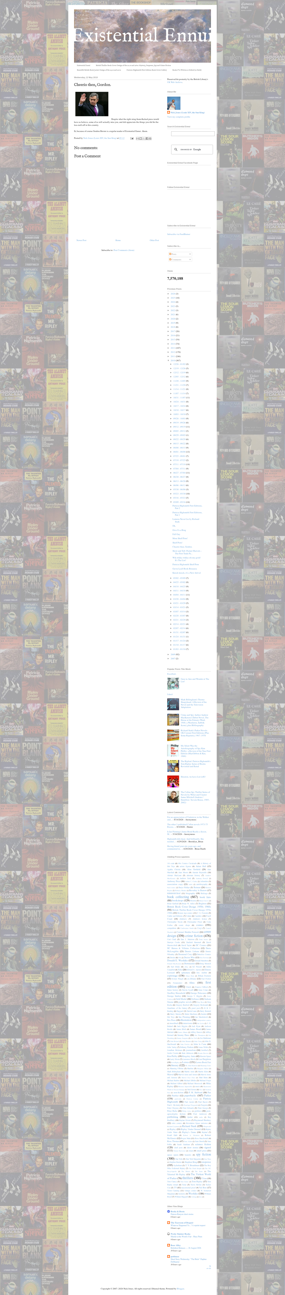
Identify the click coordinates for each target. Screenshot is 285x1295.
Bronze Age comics (185, 913)
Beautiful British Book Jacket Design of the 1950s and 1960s (99, 70)
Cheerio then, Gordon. (182, 546)
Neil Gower (191, 1089)
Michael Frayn (205, 1080)
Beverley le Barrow (198, 890)
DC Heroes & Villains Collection (183, 948)
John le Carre (200, 1044)
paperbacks (190, 1095)
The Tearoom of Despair (182, 1222)
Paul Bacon (203, 1102)
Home (118, 240)
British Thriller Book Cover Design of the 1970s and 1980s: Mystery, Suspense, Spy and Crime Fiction (133, 65)
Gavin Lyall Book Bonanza (185, 568)
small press (202, 1150)
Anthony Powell (202, 878)
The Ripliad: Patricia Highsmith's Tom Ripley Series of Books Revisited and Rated (195, 764)
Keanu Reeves (203, 1053)
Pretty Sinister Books (180, 1233)
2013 (173, 347)
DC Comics (201, 945)
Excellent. (171, 673)
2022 (173, 310)
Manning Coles (205, 1065)
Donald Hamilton (201, 960)
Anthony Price (173, 881)
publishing (172, 1116)
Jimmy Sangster (182, 1038)
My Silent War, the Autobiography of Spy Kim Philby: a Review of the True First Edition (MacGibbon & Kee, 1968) (196, 750)
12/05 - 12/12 (179, 376)
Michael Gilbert (176, 1083)
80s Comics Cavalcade (187, 863)
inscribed (174, 1023)
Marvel (170, 1074)
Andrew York (185, 878)
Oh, (174, 525)
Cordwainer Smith (187, 928)
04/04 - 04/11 (179, 594)
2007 (173, 658)
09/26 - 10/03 (179, 418)
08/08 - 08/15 (179, 447)
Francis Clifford (201, 987)
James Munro (183, 1032)
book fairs (205, 897)
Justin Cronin (172, 1053)
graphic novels (185, 1001)
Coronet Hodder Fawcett (188, 931)
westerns (181, 1193)
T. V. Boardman (192, 1165)
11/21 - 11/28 (179, 384)
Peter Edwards (188, 1108)
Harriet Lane (192, 1011)
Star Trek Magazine (193, 1159)
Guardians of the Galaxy (177, 1008)
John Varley (172, 1047)
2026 (173, 293)
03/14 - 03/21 (179, 607)
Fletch (188, 987)
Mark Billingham (174, 1071)
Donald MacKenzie (174, 963)
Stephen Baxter (175, 1162)
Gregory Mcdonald (200, 1005)
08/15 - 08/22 (179, 443)
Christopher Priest (194, 922)
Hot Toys (171, 1017)
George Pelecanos (198, 992)
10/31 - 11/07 (179, 397)
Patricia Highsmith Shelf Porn (186, 564)
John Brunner (186, 1041)
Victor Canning (173, 1190)
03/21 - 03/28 (179, 603)
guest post (195, 1008)
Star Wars (207, 1159)
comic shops (184, 925)
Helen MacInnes (191, 1014)
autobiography (202, 884)
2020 (173, 318)
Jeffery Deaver (196, 1032)
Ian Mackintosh (201, 1017)
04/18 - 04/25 (179, 586)
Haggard (180, 1011)
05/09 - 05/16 (179, 502)
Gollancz (195, 998)
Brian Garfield (172, 903)
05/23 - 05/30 (179, 493)
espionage (172, 975)
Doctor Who (189, 957)
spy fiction (203, 1154)
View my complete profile (178, 116)
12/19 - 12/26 (179, 368)
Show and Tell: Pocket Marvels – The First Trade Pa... (187, 552)
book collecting (178, 896)
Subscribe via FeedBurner (178, 234)
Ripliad (204, 1132)
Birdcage (204, 893)
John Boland (174, 1041)
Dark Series (203, 939)
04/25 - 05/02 (179, 582)
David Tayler (186, 945)
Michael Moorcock (194, 1083)
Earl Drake (175, 966)
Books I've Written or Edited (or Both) (187, 70)
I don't (170, 694)
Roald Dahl (172, 1135)
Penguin (204, 1105)
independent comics (204, 1020)
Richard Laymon (173, 1126)
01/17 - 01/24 (179, 640)
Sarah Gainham (183, 1144)
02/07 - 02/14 (179, 628)
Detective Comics (204, 954)
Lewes (185, 1062)
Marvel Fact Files (188, 1077)
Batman (197, 887)
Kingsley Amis (188, 1056)
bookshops (177, 900)
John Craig (198, 1041)
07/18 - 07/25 (179, 460)
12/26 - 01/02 (179, 364)
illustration (185, 1019)
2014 (173, 343)
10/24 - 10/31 (179, 401)
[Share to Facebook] (147, 138)
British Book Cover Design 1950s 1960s (189, 906)
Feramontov (177, 983)
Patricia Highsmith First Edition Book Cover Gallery (147, 70)
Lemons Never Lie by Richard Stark (186, 520)
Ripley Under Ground (191, 1129)
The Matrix (185, 1171)
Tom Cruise (184, 1181)
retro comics (177, 1123)
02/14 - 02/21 (179, 624)
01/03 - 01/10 (179, 649)
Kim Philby (172, 1056)
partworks (178, 1099)
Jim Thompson (200, 1035)
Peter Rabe (172, 1110)
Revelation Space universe (197, 1123)
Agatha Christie (173, 869)
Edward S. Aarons (194, 969)
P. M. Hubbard (195, 1092)
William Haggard (181, 1196)
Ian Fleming (184, 1016)
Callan (188, 916)
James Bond (195, 1029)
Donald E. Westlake (177, 960)
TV (175, 1187)
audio (190, 884)
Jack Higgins (182, 1026)
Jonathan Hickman (174, 1050)
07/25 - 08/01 (179, 456)
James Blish (181, 1029)
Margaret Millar (202, 1068)
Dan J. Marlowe (187, 939)
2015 (173, 339)
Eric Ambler (202, 972)
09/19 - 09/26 (179, 422)
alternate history (193, 875)
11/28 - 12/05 (179, 380)
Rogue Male (185, 1138)
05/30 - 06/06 (179, 489)
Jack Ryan (196, 1026)
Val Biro (203, 1187)
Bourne (193, 900)
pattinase (175, 1256)
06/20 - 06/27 (179, 476)
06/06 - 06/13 (179, 485)
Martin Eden (203, 1071)
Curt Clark (171, 939)
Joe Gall (194, 1038)
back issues (171, 887)
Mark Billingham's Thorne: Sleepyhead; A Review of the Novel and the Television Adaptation (194, 703)
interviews (187, 1023)
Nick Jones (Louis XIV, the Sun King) (188, 112)
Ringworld (207, 1126)
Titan (204, 1178)
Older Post (154, 240)
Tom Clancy (172, 1181)
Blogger (180, 1288)
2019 (173, 322)
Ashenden (204, 881)
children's (183, 919)
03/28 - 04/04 (179, 598)
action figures (185, 866)
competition (171, 928)
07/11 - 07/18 (179, 464)
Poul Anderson (199, 1114)
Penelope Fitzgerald (191, 1105)
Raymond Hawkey (202, 1120)
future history (172, 990)
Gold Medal (181, 998)
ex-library (191, 978)
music (197, 1086)
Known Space (205, 1056)
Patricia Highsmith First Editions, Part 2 (187, 507)
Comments (176, 259)
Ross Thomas (173, 1141)
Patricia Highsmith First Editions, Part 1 (187, 514)
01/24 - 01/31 (179, 636)
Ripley (173, 1129)
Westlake (193, 1193)
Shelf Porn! (177, 542)
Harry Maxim (175, 1014)
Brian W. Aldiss (188, 903)
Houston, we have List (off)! (193, 776)
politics (198, 1110)
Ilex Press (171, 1020)
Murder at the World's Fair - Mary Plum (186, 1236)
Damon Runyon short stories (182, 1214)
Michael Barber (173, 1080)
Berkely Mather (180, 890)
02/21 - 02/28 (179, 619)
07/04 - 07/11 (179, 468)
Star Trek (178, 1159)
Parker (207, 1095)
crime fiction (194, 935)
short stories (192, 1147)
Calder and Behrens (175, 916)
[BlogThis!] (140, 138)
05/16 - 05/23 (179, 497)
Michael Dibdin (190, 1080)
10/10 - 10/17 (179, 410)
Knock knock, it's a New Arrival (187, 572)
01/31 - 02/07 (179, 632)
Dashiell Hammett (193, 942)
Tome (184, 1184)
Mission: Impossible (185, 1086)
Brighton (203, 903)
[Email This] (137, 138)
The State (199, 1171)
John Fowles (185, 1044)
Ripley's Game (189, 1132)
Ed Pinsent (197, 966)
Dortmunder (189, 963)
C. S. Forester (202, 913)
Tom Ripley (197, 1181)
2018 (173, 326)
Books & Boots (178, 1211)
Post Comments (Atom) (124, 250)
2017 (173, 331)
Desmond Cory (185, 954)
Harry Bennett (205, 1011)
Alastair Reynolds (199, 872)
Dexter (172, 957)
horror (204, 1013)
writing (193, 1197)
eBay (186, 967)
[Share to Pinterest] (150, 138)
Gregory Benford (182, 1005)
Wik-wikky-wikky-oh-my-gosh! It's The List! (187, 559)
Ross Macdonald (201, 1138)
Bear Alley (176, 1245)
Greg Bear (200, 1002)
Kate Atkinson (187, 1053)
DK (179, 957)
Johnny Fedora (186, 1047)
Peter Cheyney (173, 1108)
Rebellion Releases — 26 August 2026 (186, 1248)
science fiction (203, 1144)
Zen (200, 1197)
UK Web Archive (174, 82)
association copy (175, 884)
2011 (173, 356)
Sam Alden (188, 1141)
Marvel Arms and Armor (187, 1074)
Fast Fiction (206, 978)
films (192, 982)
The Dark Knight (195, 1168)
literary (175, 1065)
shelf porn (178, 1147)
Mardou (190, 1068)
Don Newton (204, 957)
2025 (173, 297)
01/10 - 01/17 (179, 644)
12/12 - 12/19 (179, 372)
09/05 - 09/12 (179, 430)
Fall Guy (176, 534)
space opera (172, 1154)
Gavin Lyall (187, 989)
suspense (206, 1161)
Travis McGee (196, 1184)
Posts (173, 254)
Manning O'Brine (177, 1068)
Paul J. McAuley (173, 1105)
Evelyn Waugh (177, 978)
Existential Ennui (83, 65)
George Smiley (174, 995)
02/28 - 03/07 (179, 615)
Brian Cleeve (204, 900)
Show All (208, 1267)
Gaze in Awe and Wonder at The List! (195, 680)
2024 (173, 301)
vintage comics (190, 1190)
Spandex (188, 1155)
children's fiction (200, 919)
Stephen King (191, 1161)
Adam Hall (201, 866)
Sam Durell (199, 1141)
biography (190, 893)
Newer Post (81, 240)
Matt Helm (203, 1077)
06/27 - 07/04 (179, 472)
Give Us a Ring (179, 530)
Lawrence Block (189, 1059)
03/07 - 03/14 (179, 611)
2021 (173, 314)
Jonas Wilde (203, 1047)
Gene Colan (203, 990)
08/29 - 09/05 (179, 435)
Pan (209, 1092)
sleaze (191, 1150)
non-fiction (179, 1092)
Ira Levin (200, 1023)
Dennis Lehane (192, 951)
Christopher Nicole (175, 922)
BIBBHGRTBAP (174, 893)
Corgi (199, 928)
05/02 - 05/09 (179, 578)
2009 (173, 654)
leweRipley (175, 1062)
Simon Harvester (180, 1151)
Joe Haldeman (205, 1038)
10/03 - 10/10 (179, 414)
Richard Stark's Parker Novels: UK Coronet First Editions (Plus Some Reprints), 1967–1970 (195, 733)
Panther (175, 1095)
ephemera (185, 972)
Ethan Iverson (204, 975)
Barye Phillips (184, 887)
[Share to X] (143, 138)
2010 (173, 360)
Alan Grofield (193, 869)
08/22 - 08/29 (179, 439)
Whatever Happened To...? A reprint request (188, 1225)
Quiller (190, 1117)
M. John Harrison (192, 1065)
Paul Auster (189, 1102)
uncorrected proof (189, 1187)
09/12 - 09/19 (179, 426)
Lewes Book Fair (203, 1062)
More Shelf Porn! (180, 538)
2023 (173, 306)
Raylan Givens (185, 1120)
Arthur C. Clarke (191, 881)
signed (207, 1147)
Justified (204, 1050)
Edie (180, 969)
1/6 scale (170, 863)
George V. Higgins (194, 996)
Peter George (203, 1108)
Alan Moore (183, 872)
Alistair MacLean (174, 875)
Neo (200, 1089)
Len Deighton (205, 1059)
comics (199, 925)
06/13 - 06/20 (179, 481)
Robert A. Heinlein (191, 1135)
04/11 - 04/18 (179, 590)
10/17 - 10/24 (179, 405)
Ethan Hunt (190, 976)
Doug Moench (205, 963)
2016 (173, 335)
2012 (173, 351)
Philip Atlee (186, 1111)
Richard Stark (189, 1126)
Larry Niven (174, 1059)
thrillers (187, 1177)
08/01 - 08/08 (179, 451)
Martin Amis (189, 1071)
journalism (191, 1050)
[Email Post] (131, 138)
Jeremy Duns (183, 1035)
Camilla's (198, 916)
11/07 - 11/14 (179, 393)
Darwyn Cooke (173, 942)
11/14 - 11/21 (179, 389)
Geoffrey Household (176, 992)
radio (201, 1117)
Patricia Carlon (192, 1099)
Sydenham (178, 1165)
